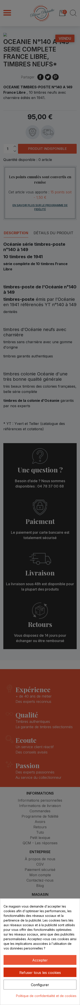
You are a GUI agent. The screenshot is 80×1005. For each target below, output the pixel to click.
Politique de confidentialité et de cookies (46, 996)
